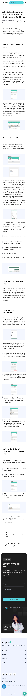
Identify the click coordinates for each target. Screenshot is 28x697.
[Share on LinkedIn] (25, 21)
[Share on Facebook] (17, 21)
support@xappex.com (9, 681)
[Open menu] (25, 3)
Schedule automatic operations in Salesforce (15, 518)
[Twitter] (14, 674)
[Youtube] (3, 674)
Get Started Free (17, 2)
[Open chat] (25, 694)
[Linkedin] (6, 674)
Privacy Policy (6, 608)
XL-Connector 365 (15, 7)
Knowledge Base (5, 7)
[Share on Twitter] (21, 21)
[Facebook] (10, 674)
